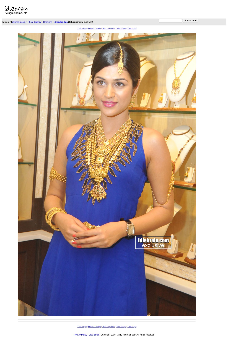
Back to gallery (108, 28)
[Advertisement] (108, 10)
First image (82, 28)
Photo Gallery (34, 22)
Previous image (94, 28)
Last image (132, 28)
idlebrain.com (18, 22)
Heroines (47, 22)
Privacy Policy (80, 335)
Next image (121, 28)
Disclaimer (94, 335)
